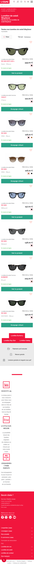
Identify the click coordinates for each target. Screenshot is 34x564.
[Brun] (31, 137)
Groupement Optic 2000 (8, 561)
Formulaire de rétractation (9, 540)
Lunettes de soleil (11, 9)
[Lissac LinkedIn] (10, 518)
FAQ (2, 543)
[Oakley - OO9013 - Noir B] (17, 85)
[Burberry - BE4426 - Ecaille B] (17, 265)
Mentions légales (21, 561)
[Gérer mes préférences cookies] (4, 560)
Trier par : (21, 37)
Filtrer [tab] (7, 37)
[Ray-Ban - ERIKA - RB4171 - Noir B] (17, 121)
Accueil (3, 9)
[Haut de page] (30, 555)
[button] (17, 42)
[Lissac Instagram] (6, 518)
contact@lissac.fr (5, 503)
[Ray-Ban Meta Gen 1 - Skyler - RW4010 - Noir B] (17, 49)
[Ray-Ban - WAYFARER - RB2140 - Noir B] (17, 301)
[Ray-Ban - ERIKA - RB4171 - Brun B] (17, 157)
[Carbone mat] (31, 101)
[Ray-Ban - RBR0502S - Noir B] (17, 193)
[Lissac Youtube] (14, 518)
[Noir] (31, 65)
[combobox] (17, 5)
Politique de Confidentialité (19, 563)
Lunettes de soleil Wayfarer (8, 11)
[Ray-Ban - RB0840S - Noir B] (17, 229)
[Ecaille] (31, 281)
